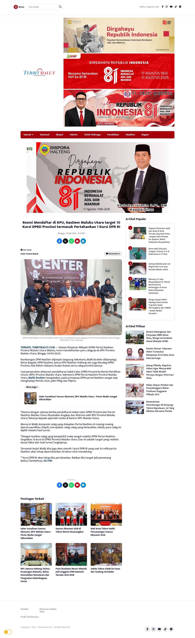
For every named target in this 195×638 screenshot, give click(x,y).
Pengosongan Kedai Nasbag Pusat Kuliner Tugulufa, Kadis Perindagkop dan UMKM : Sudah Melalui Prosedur (160, 306)
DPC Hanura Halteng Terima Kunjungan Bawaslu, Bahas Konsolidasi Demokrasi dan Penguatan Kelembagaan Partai (35, 575)
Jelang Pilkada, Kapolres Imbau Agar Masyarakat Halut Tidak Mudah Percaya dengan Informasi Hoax (160, 371)
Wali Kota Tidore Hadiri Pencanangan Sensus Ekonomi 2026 (103, 532)
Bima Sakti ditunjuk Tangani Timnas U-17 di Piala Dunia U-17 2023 (159, 251)
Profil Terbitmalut (30, 617)
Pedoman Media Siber (48, 610)
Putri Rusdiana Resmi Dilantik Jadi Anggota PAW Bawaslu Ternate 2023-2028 (71, 572)
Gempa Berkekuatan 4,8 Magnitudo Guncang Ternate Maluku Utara (159, 266)
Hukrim (74, 135)
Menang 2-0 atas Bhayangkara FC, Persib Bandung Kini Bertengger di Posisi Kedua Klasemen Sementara (159, 286)
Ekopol (59, 135)
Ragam (145, 135)
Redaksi (24, 609)
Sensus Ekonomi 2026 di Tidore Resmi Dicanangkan (69, 530)
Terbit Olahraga (92, 135)
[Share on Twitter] (65, 241)
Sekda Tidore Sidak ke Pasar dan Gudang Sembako (105, 570)
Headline (130, 135)
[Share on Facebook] (59, 241)
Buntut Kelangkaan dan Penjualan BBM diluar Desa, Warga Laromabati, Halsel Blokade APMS (159, 336)
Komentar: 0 (114, 253)
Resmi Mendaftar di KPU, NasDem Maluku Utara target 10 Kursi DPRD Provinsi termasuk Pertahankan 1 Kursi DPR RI (71, 224)
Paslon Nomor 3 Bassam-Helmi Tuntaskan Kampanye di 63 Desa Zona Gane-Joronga (160, 353)
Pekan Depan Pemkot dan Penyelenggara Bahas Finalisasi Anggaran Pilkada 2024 (159, 390)
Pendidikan (113, 135)
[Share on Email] (77, 241)
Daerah (27, 135)
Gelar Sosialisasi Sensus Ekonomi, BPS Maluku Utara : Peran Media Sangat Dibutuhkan (78, 398)
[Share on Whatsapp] (71, 241)
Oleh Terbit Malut (29, 254)
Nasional (44, 135)
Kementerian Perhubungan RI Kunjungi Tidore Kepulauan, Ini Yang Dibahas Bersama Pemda (160, 406)
